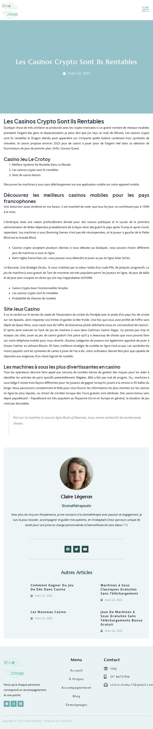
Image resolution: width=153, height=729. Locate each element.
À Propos (76, 679)
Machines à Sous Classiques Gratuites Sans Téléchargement (119, 589)
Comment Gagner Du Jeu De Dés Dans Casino (52, 587)
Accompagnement (76, 687)
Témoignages (76, 705)
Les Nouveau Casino (48, 612)
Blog (76, 696)
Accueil (76, 670)
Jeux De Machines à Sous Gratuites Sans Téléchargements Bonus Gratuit (122, 618)
